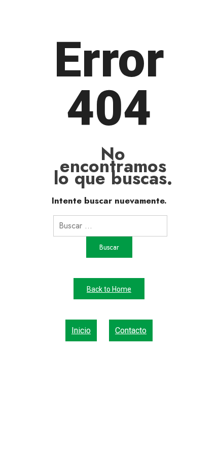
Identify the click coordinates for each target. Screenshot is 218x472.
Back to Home (109, 289)
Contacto (131, 330)
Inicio (81, 330)
